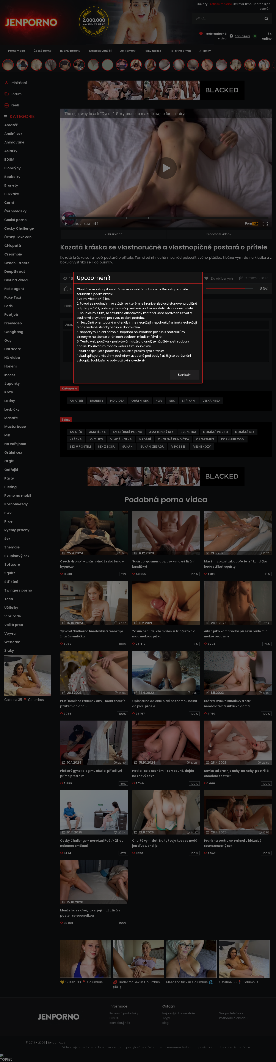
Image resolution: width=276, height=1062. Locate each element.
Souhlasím (184, 374)
